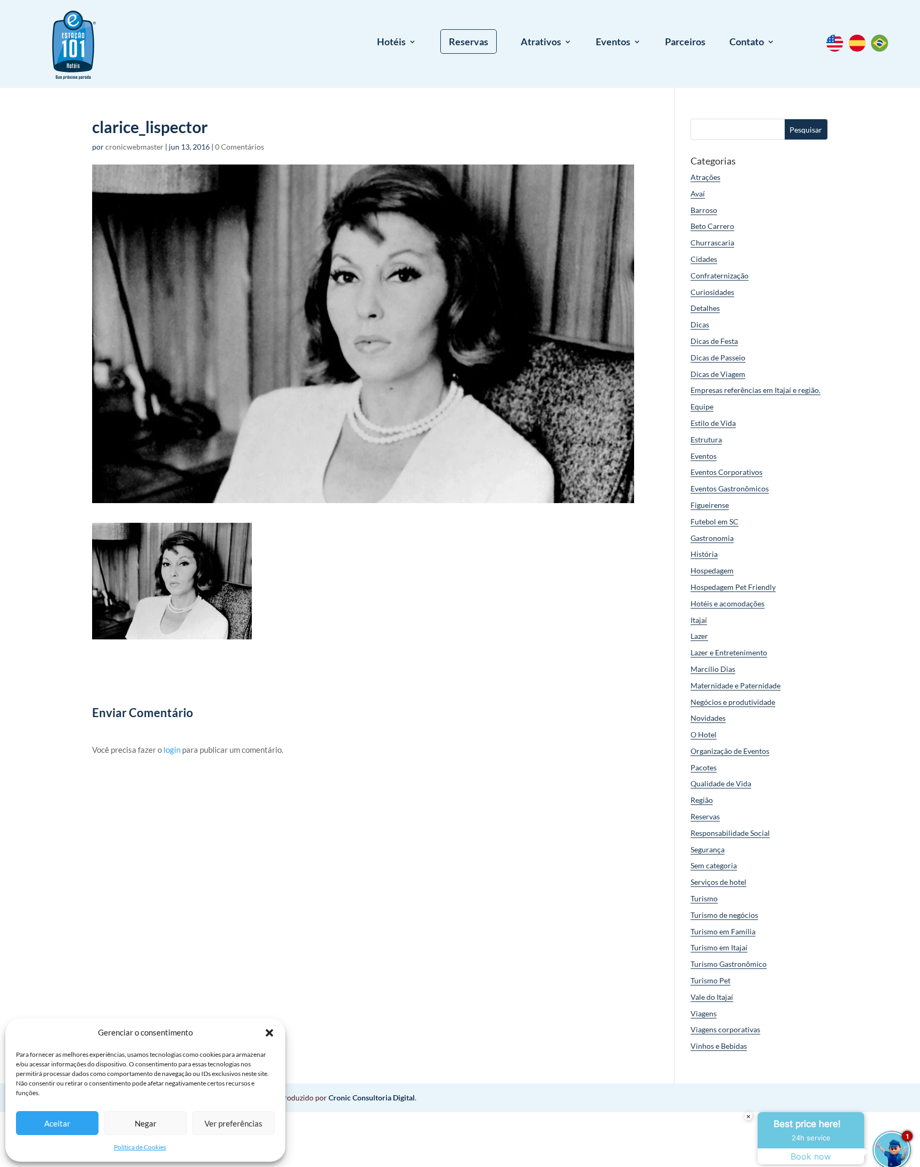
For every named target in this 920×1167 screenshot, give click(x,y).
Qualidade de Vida (721, 783)
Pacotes (704, 767)
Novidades (708, 717)
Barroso (704, 210)
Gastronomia (712, 538)
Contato (746, 42)
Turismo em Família (723, 931)
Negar (146, 1123)
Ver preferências (233, 1123)
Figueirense (710, 504)
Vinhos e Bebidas (719, 1045)
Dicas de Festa (714, 341)
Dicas (700, 324)
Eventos (613, 42)
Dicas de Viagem (718, 374)
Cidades (704, 259)
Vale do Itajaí (712, 996)
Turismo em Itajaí (719, 947)
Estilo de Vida (713, 423)
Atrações (705, 177)
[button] (269, 1033)
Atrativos (541, 42)
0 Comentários (239, 146)
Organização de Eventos (730, 750)
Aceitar (57, 1123)
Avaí (698, 193)
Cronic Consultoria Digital (371, 1097)
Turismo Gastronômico (729, 963)
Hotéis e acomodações (728, 603)
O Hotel (704, 734)
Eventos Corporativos (726, 471)
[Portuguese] (882, 48)
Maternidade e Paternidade (736, 685)
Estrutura (706, 439)
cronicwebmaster (134, 146)
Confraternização (720, 275)
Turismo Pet (710, 980)
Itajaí (699, 619)
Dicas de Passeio (718, 357)
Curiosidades (712, 292)
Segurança (708, 849)
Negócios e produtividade (733, 701)
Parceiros (685, 42)
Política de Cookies (140, 1147)
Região (702, 799)
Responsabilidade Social (730, 832)
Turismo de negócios (724, 914)
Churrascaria (712, 242)
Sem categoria (714, 865)
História (704, 553)
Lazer (699, 635)
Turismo (704, 898)
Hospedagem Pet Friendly (733, 586)
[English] (837, 48)
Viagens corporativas (725, 1029)
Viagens (704, 1013)
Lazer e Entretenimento (729, 652)
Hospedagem (712, 570)
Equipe (702, 406)
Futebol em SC (714, 521)
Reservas (468, 41)
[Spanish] (860, 48)
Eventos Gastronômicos (730, 488)
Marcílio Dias (713, 668)
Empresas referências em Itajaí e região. (755, 390)
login (171, 749)
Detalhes (705, 308)
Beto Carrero (712, 226)
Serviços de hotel (718, 881)
